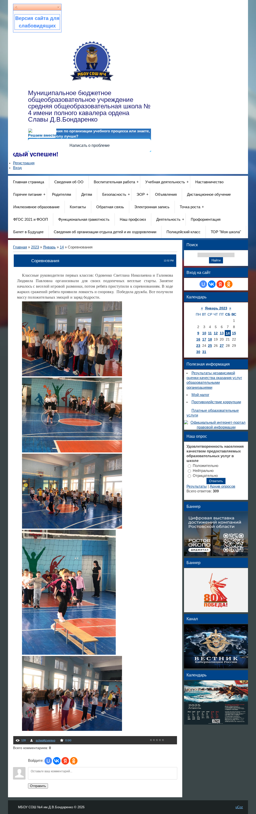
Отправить (38, 786)
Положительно (205, 466)
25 (210, 346)
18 (210, 339)
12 (216, 333)
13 (222, 333)
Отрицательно (205, 475)
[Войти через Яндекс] (65, 761)
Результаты (196, 486)
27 (222, 346)
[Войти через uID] (48, 761)
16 (198, 339)
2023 (35, 247)
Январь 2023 (216, 308)
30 (198, 352)
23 (198, 346)
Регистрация (23, 163)
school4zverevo (45, 740)
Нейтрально (203, 470)
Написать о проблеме (90, 145)
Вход (17, 168)
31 (204, 352)
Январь (49, 247)
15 (234, 333)
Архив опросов (222, 486)
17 (204, 339)
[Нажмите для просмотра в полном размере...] (72, 374)
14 (62, 247)
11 (210, 333)
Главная (20, 247)
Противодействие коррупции (216, 402)
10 (204, 333)
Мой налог (200, 395)
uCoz (239, 807)
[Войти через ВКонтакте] (56, 761)
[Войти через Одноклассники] (74, 761)
